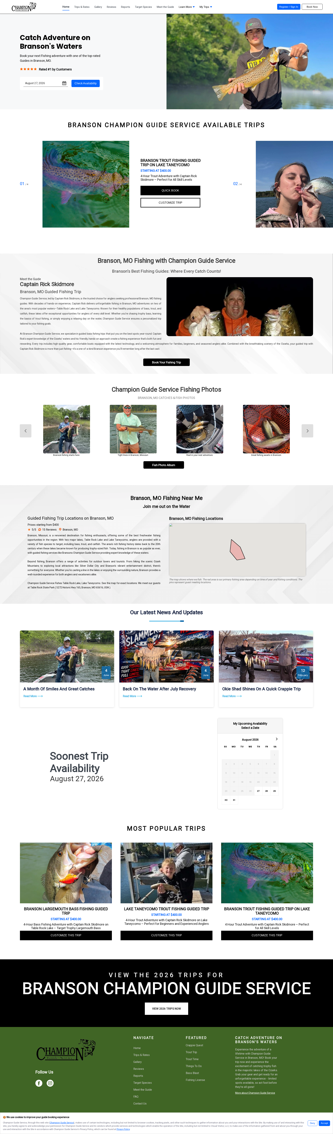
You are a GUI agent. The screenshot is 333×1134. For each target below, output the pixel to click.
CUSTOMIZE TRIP (170, 202)
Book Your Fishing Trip (166, 362)
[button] (187, 7)
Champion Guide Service (62, 1122)
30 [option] (226, 800)
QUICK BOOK (170, 190)
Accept (324, 1123)
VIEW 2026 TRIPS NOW (166, 1008)
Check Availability (86, 83)
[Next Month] (276, 738)
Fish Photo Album (163, 465)
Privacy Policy (123, 1129)
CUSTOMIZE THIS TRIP (66, 935)
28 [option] (266, 791)
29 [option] (274, 791)
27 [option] (258, 791)
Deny (312, 1123)
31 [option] (234, 800)
